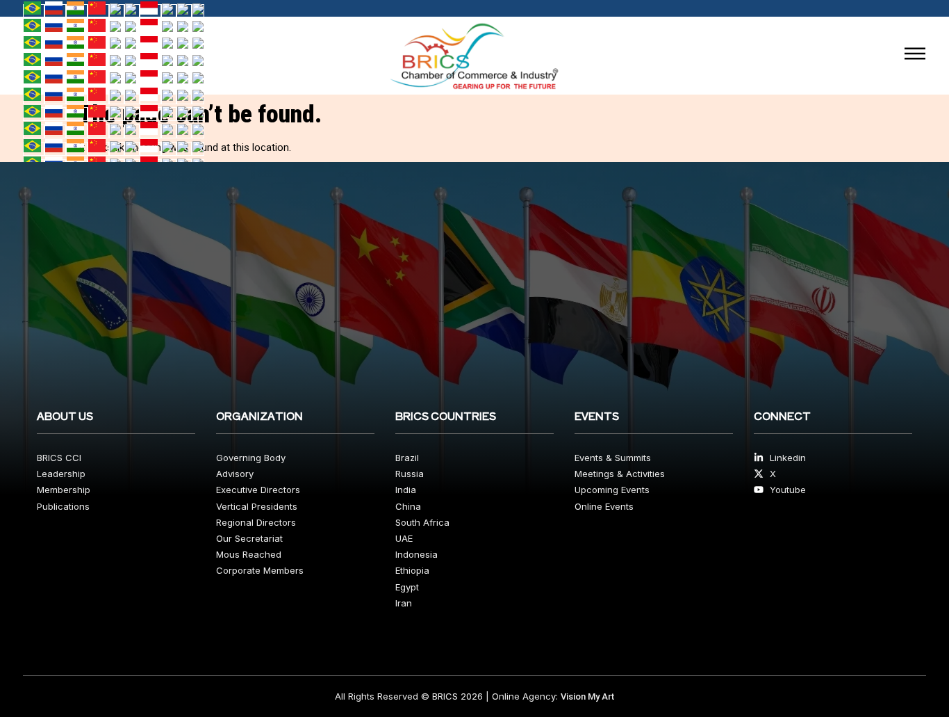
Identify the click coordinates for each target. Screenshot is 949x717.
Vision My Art (587, 696)
